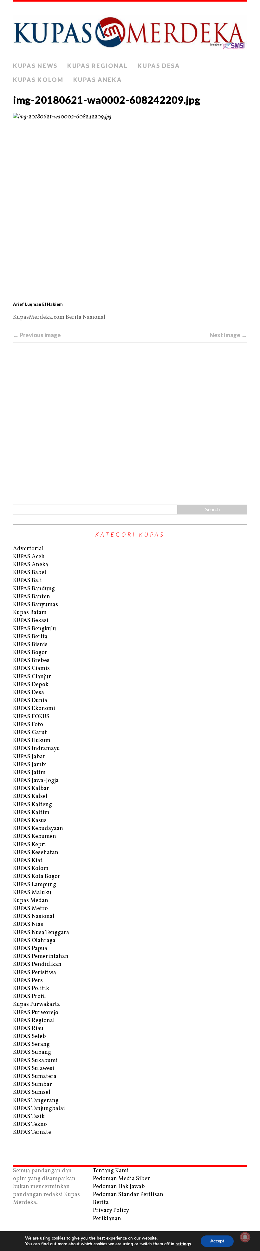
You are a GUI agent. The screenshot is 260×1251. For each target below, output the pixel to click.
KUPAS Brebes (31, 661)
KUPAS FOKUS (31, 717)
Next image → (228, 334)
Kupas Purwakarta (36, 1004)
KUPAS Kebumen (34, 836)
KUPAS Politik (31, 989)
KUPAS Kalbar (31, 789)
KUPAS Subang (32, 1052)
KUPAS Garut (30, 733)
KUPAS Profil (29, 996)
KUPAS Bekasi (31, 621)
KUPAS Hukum (31, 741)
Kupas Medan (30, 901)
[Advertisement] (130, 422)
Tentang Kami (111, 1171)
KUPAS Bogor (30, 653)
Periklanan (107, 1219)
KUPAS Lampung (34, 885)
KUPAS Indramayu (36, 749)
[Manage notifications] (245, 1237)
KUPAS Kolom (38, 79)
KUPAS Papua (30, 949)
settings (183, 1244)
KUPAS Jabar (29, 757)
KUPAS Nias (28, 924)
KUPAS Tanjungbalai (39, 1109)
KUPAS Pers (28, 981)
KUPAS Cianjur (32, 677)
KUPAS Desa (159, 65)
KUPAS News (35, 65)
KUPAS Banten (31, 597)
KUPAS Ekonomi (34, 708)
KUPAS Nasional (34, 916)
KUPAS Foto (28, 725)
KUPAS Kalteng (32, 805)
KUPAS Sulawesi (33, 1069)
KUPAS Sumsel (31, 1092)
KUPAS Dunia (30, 701)
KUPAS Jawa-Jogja (36, 781)
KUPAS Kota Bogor (36, 876)
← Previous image (37, 334)
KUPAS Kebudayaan (38, 829)
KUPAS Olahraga (34, 941)
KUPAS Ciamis (31, 668)
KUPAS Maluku (32, 893)
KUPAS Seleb (29, 1036)
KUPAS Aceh (29, 557)
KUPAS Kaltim (31, 813)
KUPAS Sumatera (34, 1076)
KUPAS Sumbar (32, 1084)
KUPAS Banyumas (35, 605)
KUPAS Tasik (29, 1117)
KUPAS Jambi (30, 765)
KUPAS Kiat (27, 861)
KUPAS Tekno (30, 1124)
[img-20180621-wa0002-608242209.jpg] (130, 206)
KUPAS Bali (27, 581)
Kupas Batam (30, 613)
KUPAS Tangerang (36, 1101)
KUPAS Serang (31, 1044)
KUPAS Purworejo (35, 1013)
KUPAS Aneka (97, 79)
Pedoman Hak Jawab (119, 1187)
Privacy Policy (111, 1210)
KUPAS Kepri (29, 845)
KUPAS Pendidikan (37, 964)
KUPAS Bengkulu (34, 629)
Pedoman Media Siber (121, 1179)
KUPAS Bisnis (30, 645)
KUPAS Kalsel (30, 796)
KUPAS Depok (31, 685)
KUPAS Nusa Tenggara (41, 933)
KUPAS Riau (28, 1029)
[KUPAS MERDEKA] (130, 30)
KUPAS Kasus (30, 821)
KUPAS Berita (30, 637)
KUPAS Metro (30, 909)
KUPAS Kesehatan (35, 853)
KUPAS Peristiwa (34, 973)
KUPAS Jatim (29, 773)
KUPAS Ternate (32, 1132)
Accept (217, 1241)
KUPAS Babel (29, 573)
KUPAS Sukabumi (35, 1061)
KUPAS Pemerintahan (40, 956)
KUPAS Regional (97, 65)
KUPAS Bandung (34, 589)
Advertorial (28, 549)
